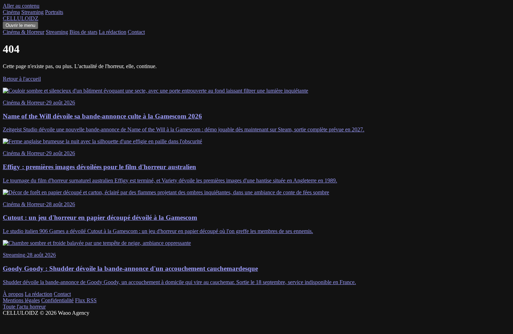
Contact (136, 32)
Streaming (32, 12)
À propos (13, 294)
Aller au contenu (21, 6)
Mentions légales (21, 300)
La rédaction (112, 32)
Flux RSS (86, 300)
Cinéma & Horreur (23, 32)
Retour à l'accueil (22, 79)
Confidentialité (57, 300)
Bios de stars (83, 32)
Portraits (54, 12)
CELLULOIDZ (20, 18)
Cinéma (11, 12)
